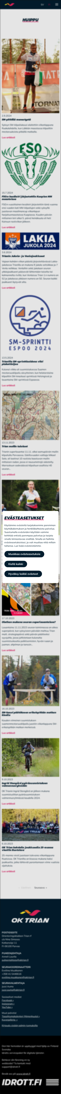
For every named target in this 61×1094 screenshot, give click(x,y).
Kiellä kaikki (15, 564)
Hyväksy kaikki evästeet (23, 573)
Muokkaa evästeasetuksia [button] (24, 554)
